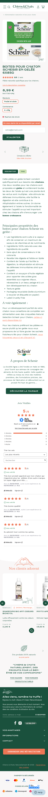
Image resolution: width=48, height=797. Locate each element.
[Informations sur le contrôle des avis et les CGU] (38, 424)
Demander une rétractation (24, 751)
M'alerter (13, 137)
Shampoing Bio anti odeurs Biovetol (18, 612)
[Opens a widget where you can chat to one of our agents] (38, 792)
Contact (8, 741)
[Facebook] (15, 723)
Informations (10, 736)
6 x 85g (7, 110)
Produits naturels (24, 681)
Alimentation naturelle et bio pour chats (20, 15)
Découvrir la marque (24, 391)
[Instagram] (20, 723)
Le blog (30, 723)
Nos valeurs (16, 678)
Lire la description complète (14, 85)
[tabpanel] (24, 258)
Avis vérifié (10, 472)
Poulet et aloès (10, 101)
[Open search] (9, 7)
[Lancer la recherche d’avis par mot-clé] (45, 460)
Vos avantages (11, 730)
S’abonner (40, 715)
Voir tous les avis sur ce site (26, 428)
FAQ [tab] (23, 171)
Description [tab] (10, 171)
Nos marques (31, 678)
